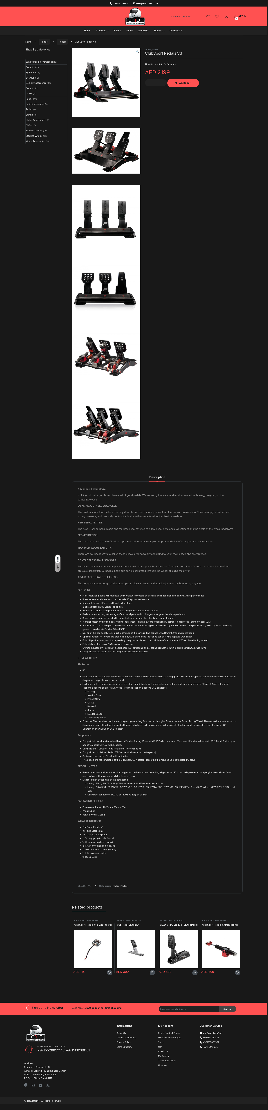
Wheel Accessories (35, 141)
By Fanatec (31, 72)
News (129, 30)
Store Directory (124, 1047)
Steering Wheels (34, 130)
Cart (160, 1047)
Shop (160, 1042)
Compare (171, 64)
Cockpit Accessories (36, 83)
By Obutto (31, 77)
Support (158, 30)
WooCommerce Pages (169, 1037)
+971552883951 (120, 3)
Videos (117, 30)
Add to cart (185, 83)
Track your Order (167, 1060)
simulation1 (33, 1100)
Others (29, 93)
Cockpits (30, 67)
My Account (164, 1056)
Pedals (44, 41)
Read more (195, 972)
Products (101, 30)
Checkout (163, 1051)
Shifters (29, 114)
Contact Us (176, 30)
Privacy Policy (124, 1042)
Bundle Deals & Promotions (39, 61)
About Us (143, 30)
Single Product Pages (169, 1033)
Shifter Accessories (35, 120)
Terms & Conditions (126, 1037)
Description (157, 477)
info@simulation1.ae (147, 3)
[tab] (157, 478)
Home (87, 30)
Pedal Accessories (82, 920)
